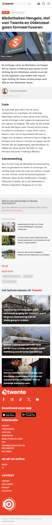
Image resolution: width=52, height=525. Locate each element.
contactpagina (15, 210)
